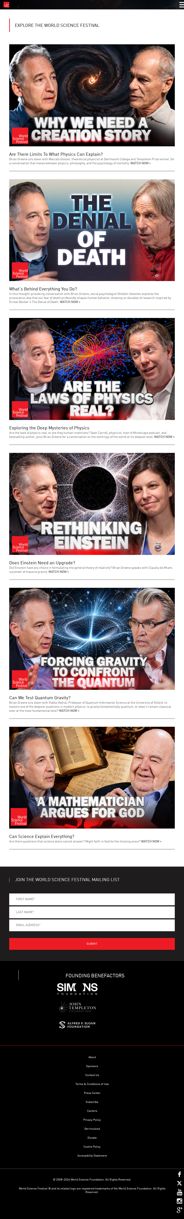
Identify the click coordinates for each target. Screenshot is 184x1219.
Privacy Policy (92, 1120)
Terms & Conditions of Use (92, 1084)
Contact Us (92, 1075)
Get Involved (92, 1128)
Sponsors (92, 1066)
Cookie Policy (92, 1146)
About (92, 1057)
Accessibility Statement (92, 1155)
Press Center (92, 1093)
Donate (92, 1137)
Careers (92, 1111)
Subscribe (92, 1102)
